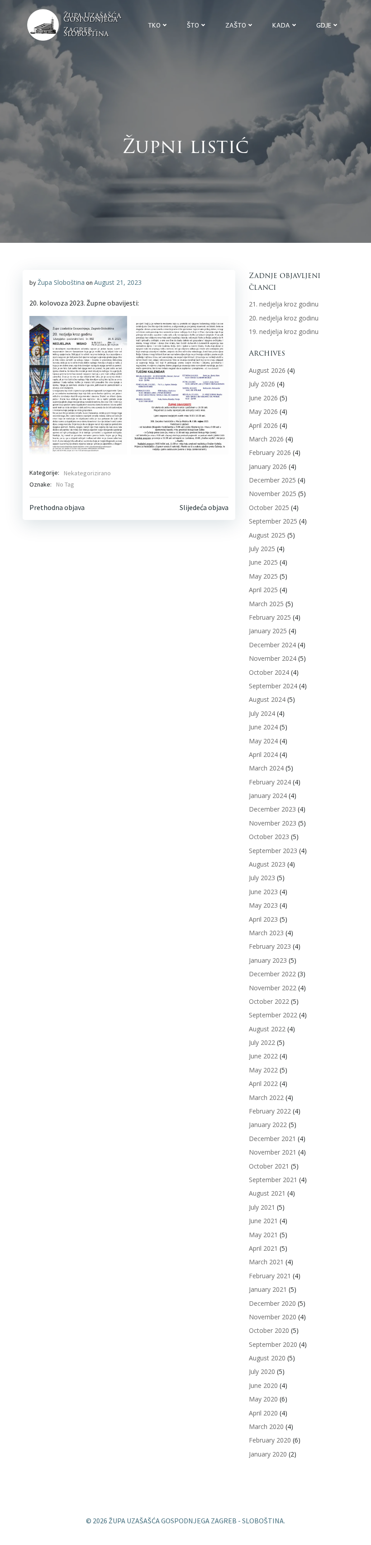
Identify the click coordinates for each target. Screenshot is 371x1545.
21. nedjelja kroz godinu (284, 304)
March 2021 (266, 1261)
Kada (281, 25)
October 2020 (269, 1330)
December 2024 (272, 644)
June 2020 (263, 1385)
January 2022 (268, 1124)
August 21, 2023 (118, 282)
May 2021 (263, 1234)
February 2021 (270, 1275)
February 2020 (270, 1440)
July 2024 (262, 713)
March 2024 (266, 768)
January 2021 (268, 1289)
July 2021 (262, 1207)
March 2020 (266, 1426)
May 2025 (263, 576)
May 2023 (263, 905)
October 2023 (269, 836)
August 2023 (267, 864)
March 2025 (266, 603)
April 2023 (263, 919)
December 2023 (272, 809)
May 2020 (263, 1399)
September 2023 (273, 850)
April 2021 (263, 1248)
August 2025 (267, 535)
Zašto (235, 25)
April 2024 (263, 754)
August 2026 (267, 370)
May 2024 (263, 741)
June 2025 (263, 562)
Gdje (323, 25)
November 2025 (272, 493)
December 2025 (272, 480)
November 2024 (272, 658)
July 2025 (262, 548)
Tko (154, 25)
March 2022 (266, 1097)
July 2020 (262, 1371)
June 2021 (263, 1220)
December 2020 (272, 1303)
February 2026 (270, 452)
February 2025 (270, 617)
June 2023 (263, 891)
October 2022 (269, 1001)
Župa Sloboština (61, 282)
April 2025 (263, 589)
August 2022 (267, 1029)
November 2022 (272, 988)
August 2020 (267, 1358)
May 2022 (263, 1070)
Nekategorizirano (87, 473)
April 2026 (263, 425)
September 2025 (273, 521)
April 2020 (263, 1413)
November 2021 (272, 1152)
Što (193, 25)
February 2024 (270, 782)
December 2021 (272, 1138)
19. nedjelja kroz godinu (284, 331)
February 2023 (270, 946)
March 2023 (266, 932)
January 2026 (268, 466)
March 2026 (266, 439)
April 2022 (263, 1083)
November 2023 (272, 823)
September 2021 (273, 1179)
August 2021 (267, 1193)
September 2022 (273, 1015)
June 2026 (263, 398)
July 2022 (262, 1042)
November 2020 (272, 1317)
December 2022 (272, 974)
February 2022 (270, 1111)
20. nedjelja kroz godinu (284, 318)
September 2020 (273, 1344)
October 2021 (269, 1166)
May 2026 (263, 411)
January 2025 (268, 630)
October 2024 (269, 672)
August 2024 (267, 699)
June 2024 (263, 727)
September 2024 (273, 686)
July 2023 (262, 877)
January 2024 (268, 795)
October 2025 (269, 507)
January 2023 (268, 960)
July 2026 (262, 384)
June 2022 (263, 1056)
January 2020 (268, 1454)
